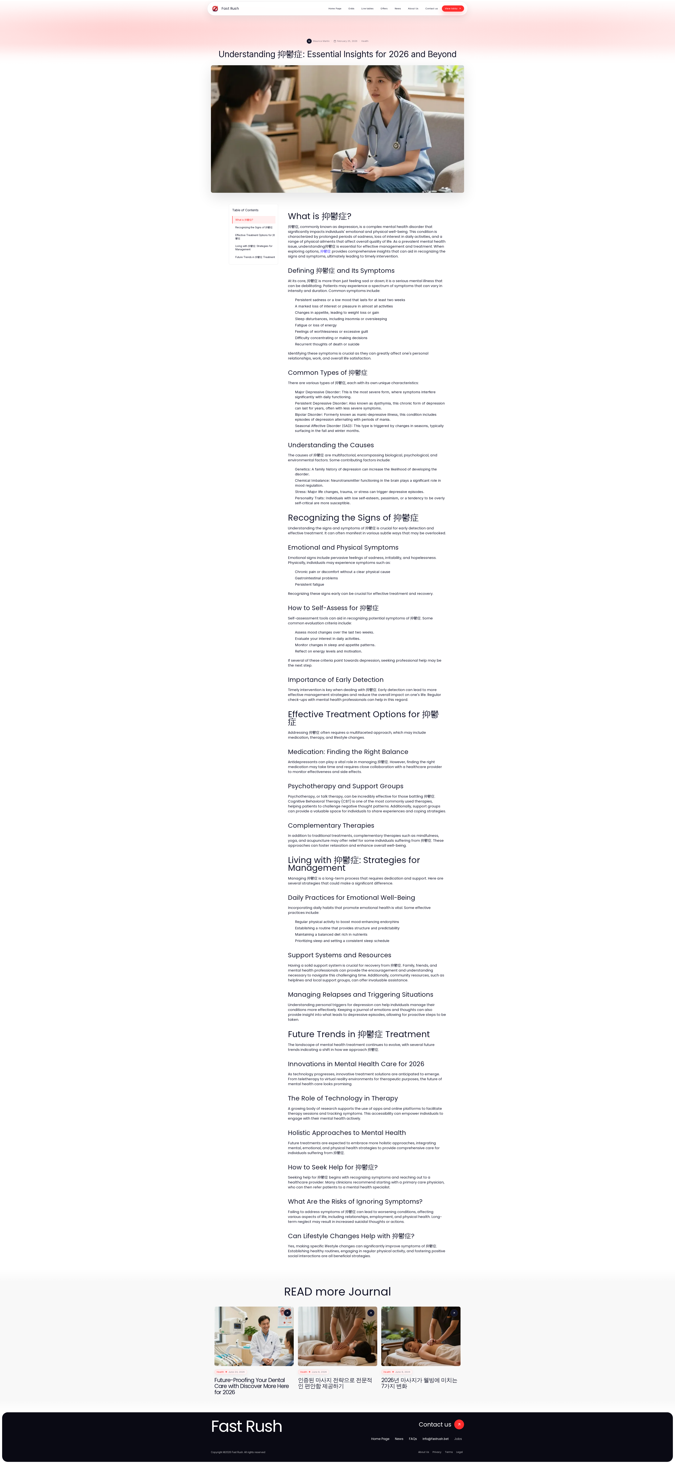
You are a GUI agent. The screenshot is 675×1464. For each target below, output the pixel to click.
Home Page (380, 1439)
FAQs (413, 1439)
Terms (449, 1452)
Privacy (437, 1452)
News (399, 1439)
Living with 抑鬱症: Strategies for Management (253, 247)
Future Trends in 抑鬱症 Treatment (255, 257)
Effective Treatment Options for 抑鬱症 (255, 237)
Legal (459, 1452)
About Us (423, 1452)
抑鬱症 (325, 251)
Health (364, 41)
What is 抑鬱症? (244, 219)
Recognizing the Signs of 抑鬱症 (254, 227)
